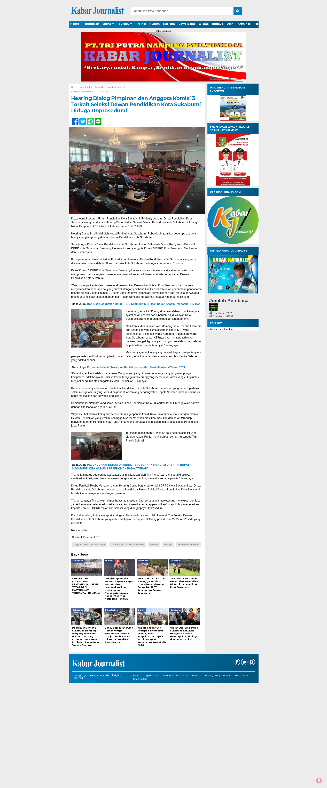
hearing (168, 544)
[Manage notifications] (319, 780)
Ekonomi (109, 23)
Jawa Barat (187, 23)
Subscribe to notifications (220, 329)
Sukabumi (126, 23)
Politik (141, 23)
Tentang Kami (140, 679)
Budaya (217, 23)
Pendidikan (90, 23)
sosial (110, 87)
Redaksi (227, 675)
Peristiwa (197, 675)
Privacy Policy (212, 675)
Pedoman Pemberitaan (176, 675)
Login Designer (152, 675)
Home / (75, 87)
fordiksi (154, 544)
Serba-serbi (241, 675)
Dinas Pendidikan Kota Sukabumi (127, 544)
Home (74, 23)
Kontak (137, 675)
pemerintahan (86, 87)
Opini (230, 23)
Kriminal (244, 23)
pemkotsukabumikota (188, 544)
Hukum (154, 23)
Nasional (169, 23)
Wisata (203, 23)
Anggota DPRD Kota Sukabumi (89, 544)
